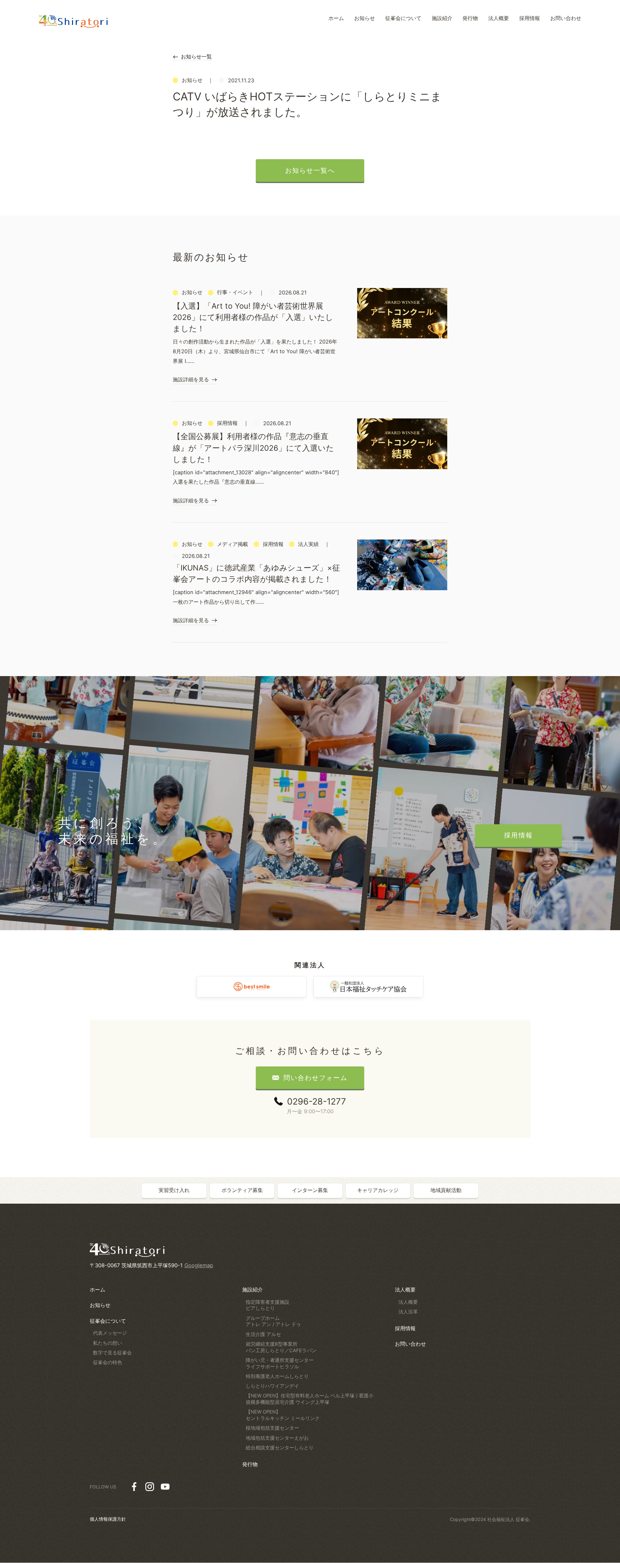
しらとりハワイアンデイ (272, 1386)
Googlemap (198, 1265)
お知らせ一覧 (196, 56)
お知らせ (100, 1305)
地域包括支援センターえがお (277, 1438)
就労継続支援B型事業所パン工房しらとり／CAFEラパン (281, 1347)
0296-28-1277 (316, 1101)
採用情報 (405, 1328)
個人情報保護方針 (108, 1519)
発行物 (250, 1464)
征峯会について (108, 1321)
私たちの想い (107, 1343)
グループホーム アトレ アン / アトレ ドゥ (273, 1321)
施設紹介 (252, 1289)
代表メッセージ (110, 1333)
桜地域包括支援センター (272, 1428)
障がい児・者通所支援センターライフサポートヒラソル (280, 1363)
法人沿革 (408, 1312)
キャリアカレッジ (377, 1190)
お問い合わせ (410, 1344)
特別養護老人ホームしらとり (277, 1376)
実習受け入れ (174, 1190)
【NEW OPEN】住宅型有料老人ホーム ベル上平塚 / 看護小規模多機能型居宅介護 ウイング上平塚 (309, 1399)
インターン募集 (310, 1190)
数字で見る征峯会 (112, 1353)
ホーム (97, 1289)
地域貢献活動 (445, 1190)
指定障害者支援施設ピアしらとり (267, 1305)
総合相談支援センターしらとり (280, 1448)
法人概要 (405, 1289)
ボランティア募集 (242, 1190)
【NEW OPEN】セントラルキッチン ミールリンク (283, 1415)
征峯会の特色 (107, 1362)
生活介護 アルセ (263, 1334)
